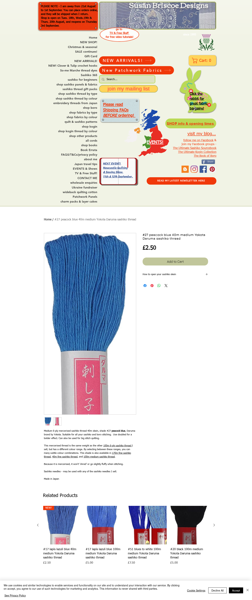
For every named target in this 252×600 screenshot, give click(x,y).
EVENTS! (155, 142)
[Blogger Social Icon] (185, 169)
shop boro (90, 108)
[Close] (247, 590)
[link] (203, 60)
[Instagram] (194, 169)
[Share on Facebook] (145, 285)
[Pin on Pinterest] (152, 285)
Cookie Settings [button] (196, 590)
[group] (126, 535)
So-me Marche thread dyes (78, 70)
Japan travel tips (85, 164)
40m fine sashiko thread (64, 457)
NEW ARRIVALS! (85, 61)
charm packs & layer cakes (79, 201)
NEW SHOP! (88, 42)
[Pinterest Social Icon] (212, 169)
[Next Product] (214, 525)
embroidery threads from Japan (75, 103)
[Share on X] (166, 285)
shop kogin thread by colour (77, 131)
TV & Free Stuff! (86, 173)
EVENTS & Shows (85, 169)
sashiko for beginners (82, 80)
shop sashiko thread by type (77, 94)
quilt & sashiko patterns (81, 122)
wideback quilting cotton (80, 192)
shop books (89, 145)
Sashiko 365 (89, 75)
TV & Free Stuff (120, 33)
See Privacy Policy (15, 595)
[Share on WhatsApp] (159, 285)
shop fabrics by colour (82, 117)
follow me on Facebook (198, 140)
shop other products (83, 136)
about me (90, 159)
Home (93, 38)
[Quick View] (105, 525)
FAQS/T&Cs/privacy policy (79, 155)
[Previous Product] (38, 525)
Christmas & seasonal (82, 47)
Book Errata (89, 150)
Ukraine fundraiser (84, 187)
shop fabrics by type (83, 113)
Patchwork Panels (85, 197)
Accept (236, 590)
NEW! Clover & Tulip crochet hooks (72, 66)
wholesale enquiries (83, 183)
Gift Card (90, 56)
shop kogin (89, 127)
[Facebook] (203, 169)
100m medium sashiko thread (99, 457)
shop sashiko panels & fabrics (76, 84)
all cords (91, 141)
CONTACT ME (87, 178)
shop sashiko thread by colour (76, 98)
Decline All (217, 590)
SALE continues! (86, 52)
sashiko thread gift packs (80, 89)
